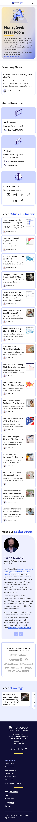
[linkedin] (16, 634)
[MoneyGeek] (17, 3)
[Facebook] (22, 195)
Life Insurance (9, 773)
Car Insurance (9, 763)
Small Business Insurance (13, 783)
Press (7, 795)
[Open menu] (2, 3)
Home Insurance (10, 767)
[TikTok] (29, 195)
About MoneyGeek (11, 791)
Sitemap (8, 806)
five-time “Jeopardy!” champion (19, 628)
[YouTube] (8, 195)
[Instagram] (15, 195)
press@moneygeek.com (11, 56)
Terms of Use (9, 802)
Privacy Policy (9, 799)
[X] (22, 200)
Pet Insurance (9, 780)
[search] (32, 2)
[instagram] (21, 634)
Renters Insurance (10, 770)
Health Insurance (10, 776)
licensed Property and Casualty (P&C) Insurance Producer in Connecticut (18, 571)
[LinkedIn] (15, 200)
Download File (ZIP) (15, 130)
